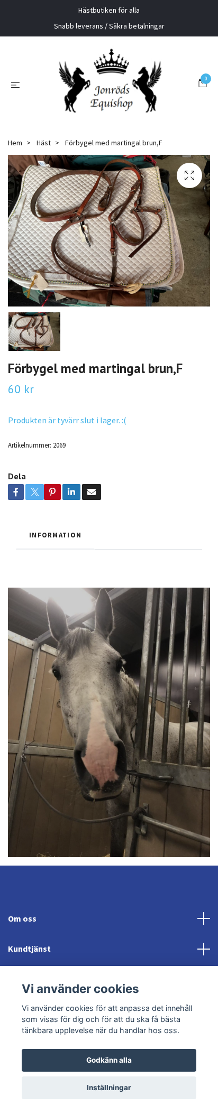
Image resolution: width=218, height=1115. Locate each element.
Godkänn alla (109, 1060)
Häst (44, 189)
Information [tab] (55, 582)
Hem (15, 189)
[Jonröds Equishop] (117, 101)
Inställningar (109, 1087)
